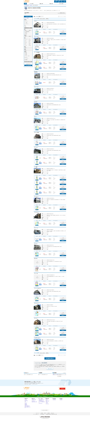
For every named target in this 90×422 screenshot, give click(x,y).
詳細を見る (63, 49)
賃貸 (25, 3)
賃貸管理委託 (54, 399)
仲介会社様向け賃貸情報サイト (45, 410)
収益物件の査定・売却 (34, 401)
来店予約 (62, 388)
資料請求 (47, 18)
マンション (26, 21)
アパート (26, 20)
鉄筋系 (26, 52)
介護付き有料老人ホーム (41, 399)
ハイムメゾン (26, 58)
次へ (65, 16)
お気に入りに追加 (42, 18)
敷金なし (26, 32)
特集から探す (51, 3)
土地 (25, 401)
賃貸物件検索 (47, 398)
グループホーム (40, 403)
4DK (29, 44)
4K (25, 44)
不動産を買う (26, 398)
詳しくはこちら (50, 368)
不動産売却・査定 (34, 399)
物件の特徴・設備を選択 (28, 61)
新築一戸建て (26, 400)
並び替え (37, 16)
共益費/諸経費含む (27, 31)
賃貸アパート (47, 401)
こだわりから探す (61, 3)
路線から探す (41, 3)
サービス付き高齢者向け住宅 (42, 402)
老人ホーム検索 (40, 398)
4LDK (26, 45)
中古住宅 (26, 399)
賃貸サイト (47, 399)
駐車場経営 (61, 399)
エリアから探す (31, 3)
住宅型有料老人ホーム (41, 400)
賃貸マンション (47, 400)
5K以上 (30, 45)
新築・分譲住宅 (27, 407)
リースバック (33, 400)
